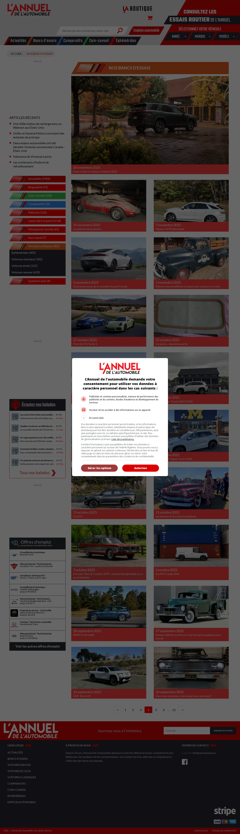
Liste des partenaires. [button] (122, 439)
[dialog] (120, 417)
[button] (120, 418)
